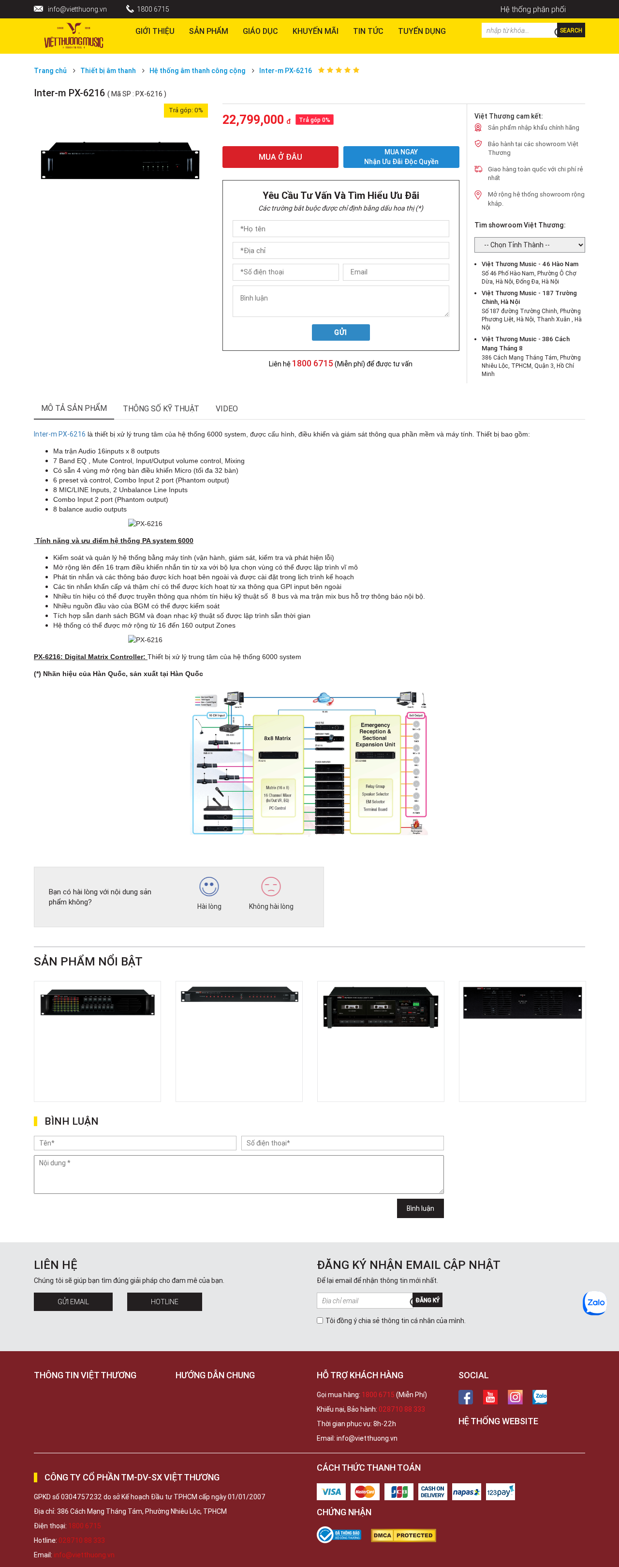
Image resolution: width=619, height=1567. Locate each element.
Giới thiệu (155, 31)
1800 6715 (153, 9)
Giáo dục (260, 31)
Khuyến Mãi (316, 31)
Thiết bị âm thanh (108, 70)
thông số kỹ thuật (161, 408)
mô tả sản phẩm (74, 408)
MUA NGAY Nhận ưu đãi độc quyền (401, 157)
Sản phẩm (208, 31)
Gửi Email (73, 1301)
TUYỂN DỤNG (422, 31)
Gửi (340, 332)
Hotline (164, 1301)
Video (227, 408)
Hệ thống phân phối (533, 9)
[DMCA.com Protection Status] (408, 1535)
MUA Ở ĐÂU (280, 157)
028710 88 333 (402, 1409)
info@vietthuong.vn (77, 9)
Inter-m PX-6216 (285, 70)
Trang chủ (50, 70)
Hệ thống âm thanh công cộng (197, 70)
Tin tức (368, 31)
